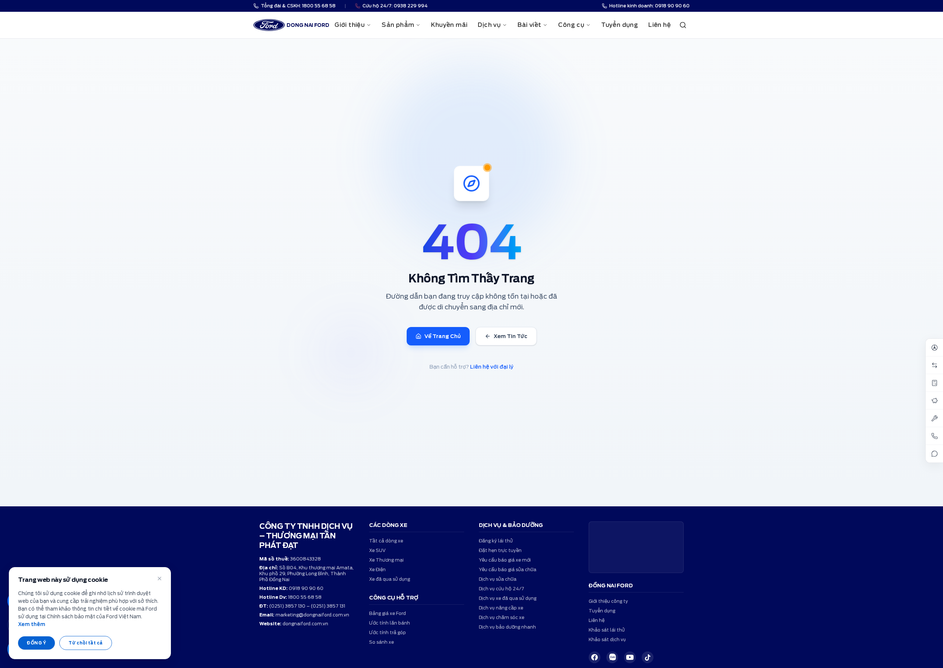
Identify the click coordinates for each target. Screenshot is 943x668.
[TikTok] (647, 657)
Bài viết (529, 24)
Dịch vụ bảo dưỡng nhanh (507, 627)
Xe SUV (377, 550)
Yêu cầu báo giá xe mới (505, 560)
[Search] (683, 25)
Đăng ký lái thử (496, 541)
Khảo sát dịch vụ (607, 639)
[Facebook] (594, 657)
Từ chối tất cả (86, 643)
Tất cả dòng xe (386, 541)
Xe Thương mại (386, 560)
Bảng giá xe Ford (387, 613)
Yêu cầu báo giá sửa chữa (507, 569)
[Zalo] (612, 657)
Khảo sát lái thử (607, 630)
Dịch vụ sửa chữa (497, 579)
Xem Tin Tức (510, 336)
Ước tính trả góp (387, 632)
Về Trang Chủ (442, 336)
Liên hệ (659, 24)
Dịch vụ (489, 24)
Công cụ (571, 24)
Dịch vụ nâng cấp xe (501, 608)
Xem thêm (31, 624)
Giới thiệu (349, 24)
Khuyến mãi (449, 24)
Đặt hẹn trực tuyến (500, 550)
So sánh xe (381, 642)
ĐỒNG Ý (36, 643)
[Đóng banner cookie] (159, 578)
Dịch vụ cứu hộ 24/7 (501, 588)
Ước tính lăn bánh (389, 623)
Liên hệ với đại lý (491, 367)
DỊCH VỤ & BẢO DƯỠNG (511, 525)
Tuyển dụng (619, 24)
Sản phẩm (398, 24)
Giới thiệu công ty (608, 601)
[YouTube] (630, 657)
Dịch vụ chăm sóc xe (501, 617)
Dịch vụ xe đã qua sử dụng (507, 598)
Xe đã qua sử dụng (389, 579)
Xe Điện (377, 569)
